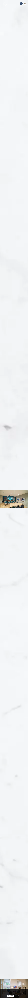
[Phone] (21, 3)
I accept (10, 995)
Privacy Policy (18, 995)
